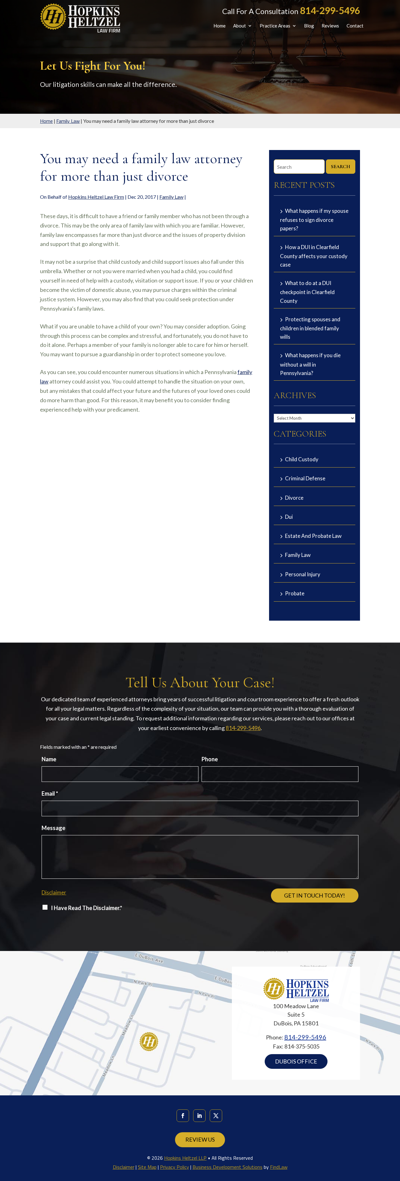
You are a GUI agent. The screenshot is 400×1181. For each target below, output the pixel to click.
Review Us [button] (200, 1139)
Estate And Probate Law (313, 536)
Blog (309, 25)
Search (340, 166)
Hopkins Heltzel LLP (185, 1158)
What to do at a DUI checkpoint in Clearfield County (307, 292)
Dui (289, 516)
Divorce (294, 497)
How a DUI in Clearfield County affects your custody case (314, 256)
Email (50, 793)
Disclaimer (54, 892)
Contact (355, 25)
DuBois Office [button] (296, 1061)
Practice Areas (275, 25)
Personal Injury (302, 574)
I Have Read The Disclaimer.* (86, 907)
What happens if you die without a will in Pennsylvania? (310, 364)
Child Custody (301, 459)
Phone (210, 759)
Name (49, 759)
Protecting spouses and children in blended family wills (310, 328)
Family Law (171, 197)
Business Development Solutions (227, 1167)
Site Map (147, 1167)
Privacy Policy (174, 1167)
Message (53, 827)
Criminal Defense (305, 478)
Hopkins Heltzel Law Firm (96, 197)
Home (219, 25)
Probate (294, 593)
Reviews (330, 25)
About (239, 25)
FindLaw (279, 1167)
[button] (394, 1135)
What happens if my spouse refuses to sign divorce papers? (314, 220)
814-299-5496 (330, 10)
